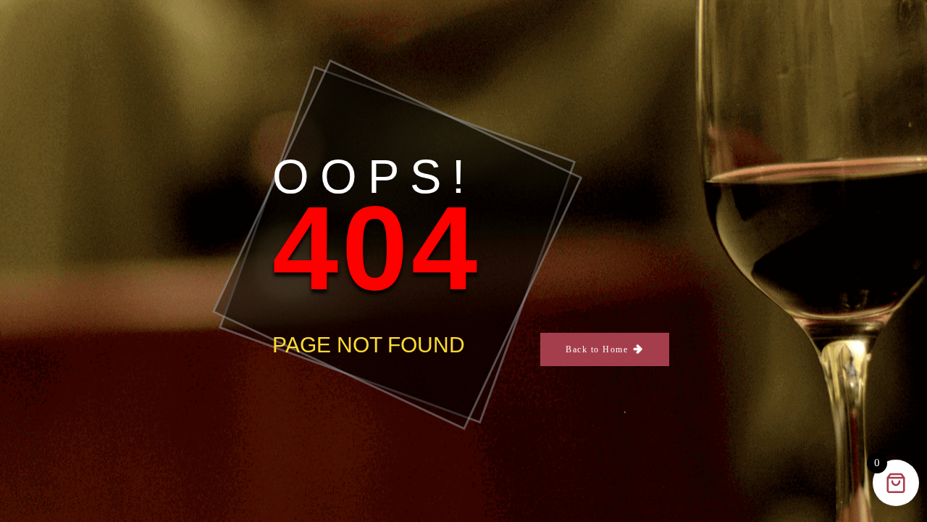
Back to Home (597, 349)
